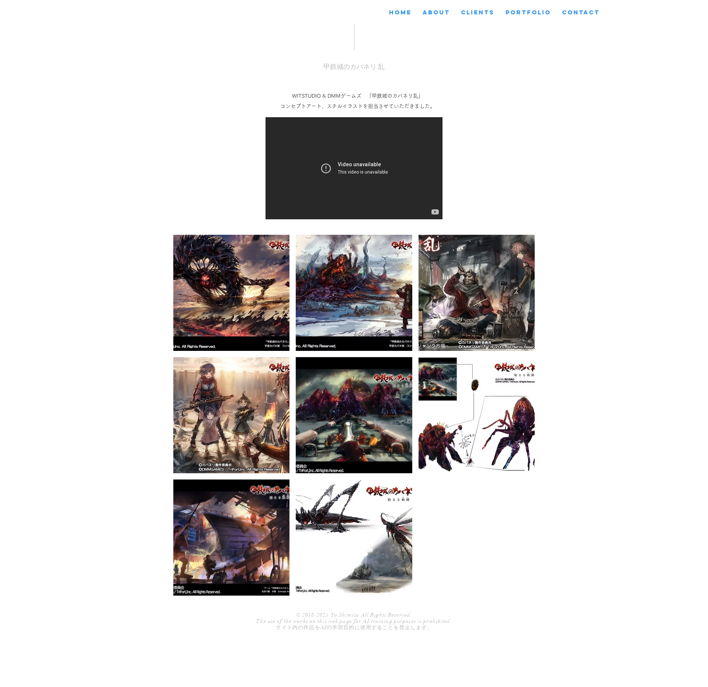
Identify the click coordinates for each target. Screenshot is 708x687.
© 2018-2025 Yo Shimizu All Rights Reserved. (354, 615)
